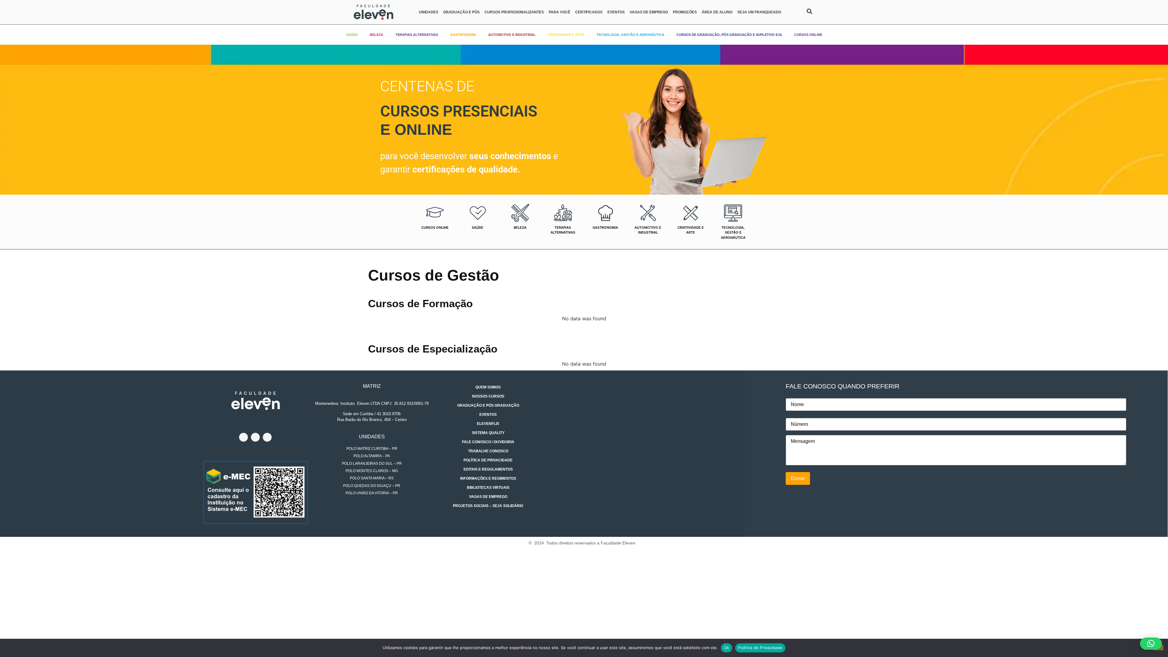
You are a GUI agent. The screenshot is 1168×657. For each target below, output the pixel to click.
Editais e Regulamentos (488, 469)
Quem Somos (488, 387)
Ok (726, 647)
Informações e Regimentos (488, 478)
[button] (1151, 644)
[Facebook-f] (243, 437)
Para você (559, 12)
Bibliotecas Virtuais (488, 487)
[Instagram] (255, 437)
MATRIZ (372, 386)
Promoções (685, 12)
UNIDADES (372, 436)
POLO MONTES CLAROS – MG (372, 471)
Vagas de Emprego (649, 12)
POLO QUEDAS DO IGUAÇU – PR (371, 486)
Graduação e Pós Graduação (488, 405)
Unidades (428, 12)
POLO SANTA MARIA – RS (372, 478)
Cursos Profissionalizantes (514, 12)
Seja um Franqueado (759, 12)
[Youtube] (267, 437)
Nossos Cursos (488, 396)
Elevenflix (488, 424)
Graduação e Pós (461, 12)
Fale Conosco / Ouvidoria (488, 442)
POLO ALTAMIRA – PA (371, 456)
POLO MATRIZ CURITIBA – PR (371, 449)
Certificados (589, 12)
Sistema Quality (488, 433)
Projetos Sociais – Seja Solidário (488, 506)
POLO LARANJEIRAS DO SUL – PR (372, 463)
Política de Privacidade (488, 460)
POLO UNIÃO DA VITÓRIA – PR (372, 493)
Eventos (616, 12)
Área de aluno (717, 12)
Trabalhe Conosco (488, 451)
